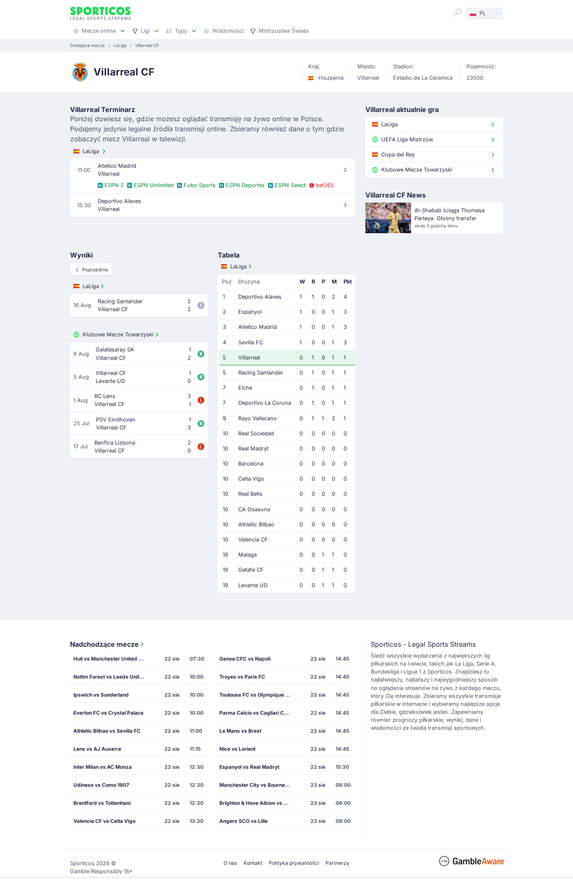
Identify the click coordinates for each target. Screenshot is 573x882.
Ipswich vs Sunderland (101, 695)
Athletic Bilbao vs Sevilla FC (107, 731)
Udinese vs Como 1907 (101, 785)
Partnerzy (337, 863)
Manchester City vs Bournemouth (257, 785)
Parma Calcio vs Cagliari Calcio (257, 713)
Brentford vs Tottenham (102, 803)
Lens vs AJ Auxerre (97, 749)
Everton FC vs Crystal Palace (108, 713)
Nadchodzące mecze (104, 644)
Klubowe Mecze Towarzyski (118, 334)
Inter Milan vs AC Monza (102, 767)
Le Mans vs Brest (240, 731)
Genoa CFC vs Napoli (245, 659)
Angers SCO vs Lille (243, 821)
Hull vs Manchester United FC (109, 659)
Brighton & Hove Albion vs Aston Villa (257, 803)
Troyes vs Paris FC (242, 677)
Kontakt (253, 863)
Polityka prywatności (294, 863)
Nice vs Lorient (237, 749)
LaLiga (91, 151)
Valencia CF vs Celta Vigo (104, 821)
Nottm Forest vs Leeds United (109, 677)
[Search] (458, 13)
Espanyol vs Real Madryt (249, 767)
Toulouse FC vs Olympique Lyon (257, 695)
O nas (230, 863)
